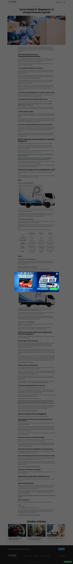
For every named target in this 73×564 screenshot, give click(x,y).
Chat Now (54, 288)
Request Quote (44, 288)
